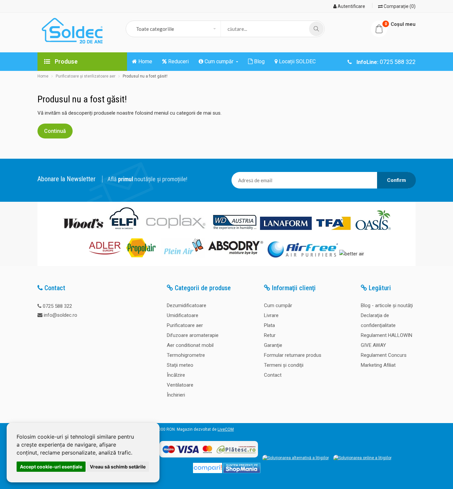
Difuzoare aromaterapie (193, 335)
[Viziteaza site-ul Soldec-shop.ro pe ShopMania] (241, 471)
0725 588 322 (57, 306)
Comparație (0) (399, 6)
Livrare (271, 315)
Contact (273, 375)
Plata (269, 325)
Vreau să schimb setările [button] (118, 466)
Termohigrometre (186, 355)
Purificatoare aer (185, 325)
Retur (270, 335)
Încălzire (176, 375)
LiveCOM (226, 429)
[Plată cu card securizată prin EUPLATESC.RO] (209, 458)
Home (42, 76)
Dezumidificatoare (186, 305)
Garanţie (273, 345)
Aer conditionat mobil (190, 345)
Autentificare (351, 6)
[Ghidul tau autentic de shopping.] (207, 471)
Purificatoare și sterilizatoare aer (85, 76)
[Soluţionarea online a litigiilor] (362, 458)
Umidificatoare (182, 315)
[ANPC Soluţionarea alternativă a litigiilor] (296, 458)
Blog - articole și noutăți (387, 305)
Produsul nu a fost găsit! (145, 76)
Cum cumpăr (278, 305)
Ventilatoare (180, 385)
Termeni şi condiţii (283, 365)
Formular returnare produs (292, 355)
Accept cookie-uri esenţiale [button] (51, 466)
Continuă (55, 131)
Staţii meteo (180, 365)
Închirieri (176, 395)
